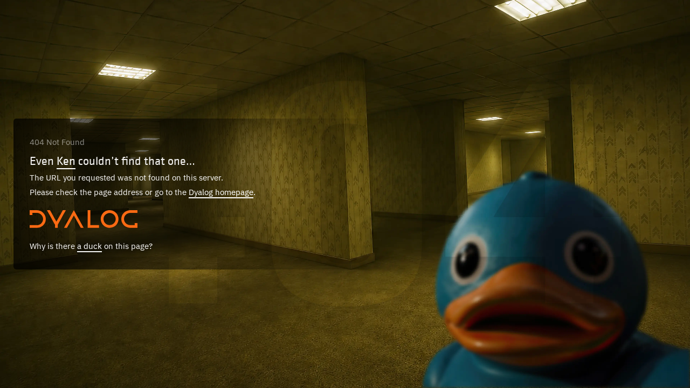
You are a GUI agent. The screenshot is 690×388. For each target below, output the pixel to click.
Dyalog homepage (221, 192)
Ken (66, 160)
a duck (89, 246)
